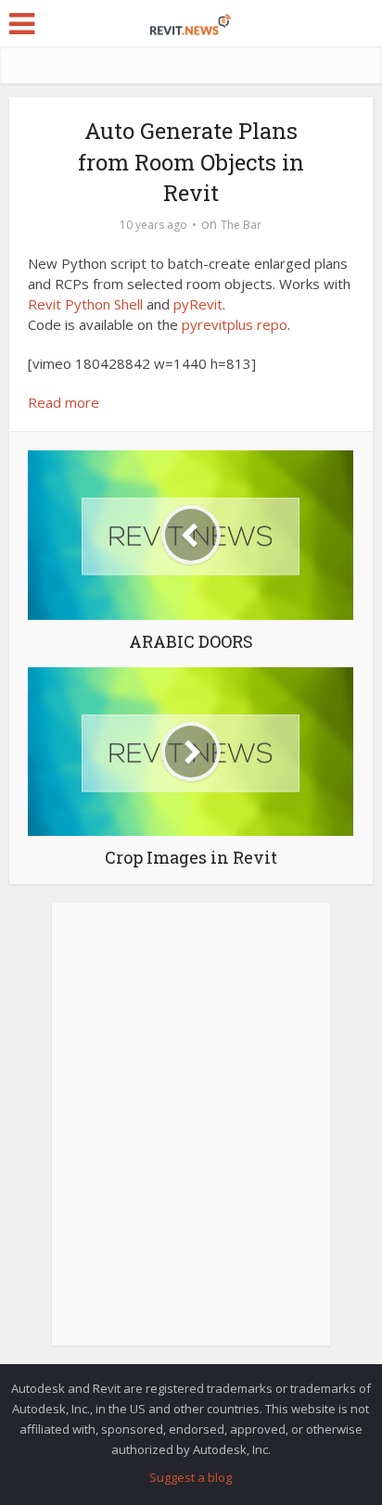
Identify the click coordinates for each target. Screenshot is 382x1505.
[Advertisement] (191, 1134)
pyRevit (198, 304)
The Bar (241, 225)
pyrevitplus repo (234, 324)
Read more (63, 402)
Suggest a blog (190, 1477)
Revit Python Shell (85, 304)
